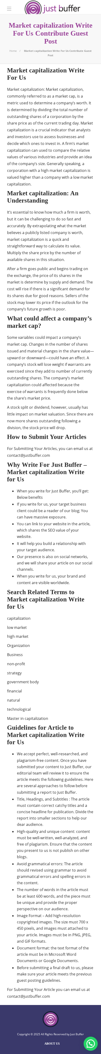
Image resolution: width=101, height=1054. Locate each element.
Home (13, 51)
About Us (52, 1043)
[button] (91, 1044)
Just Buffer (77, 1034)
